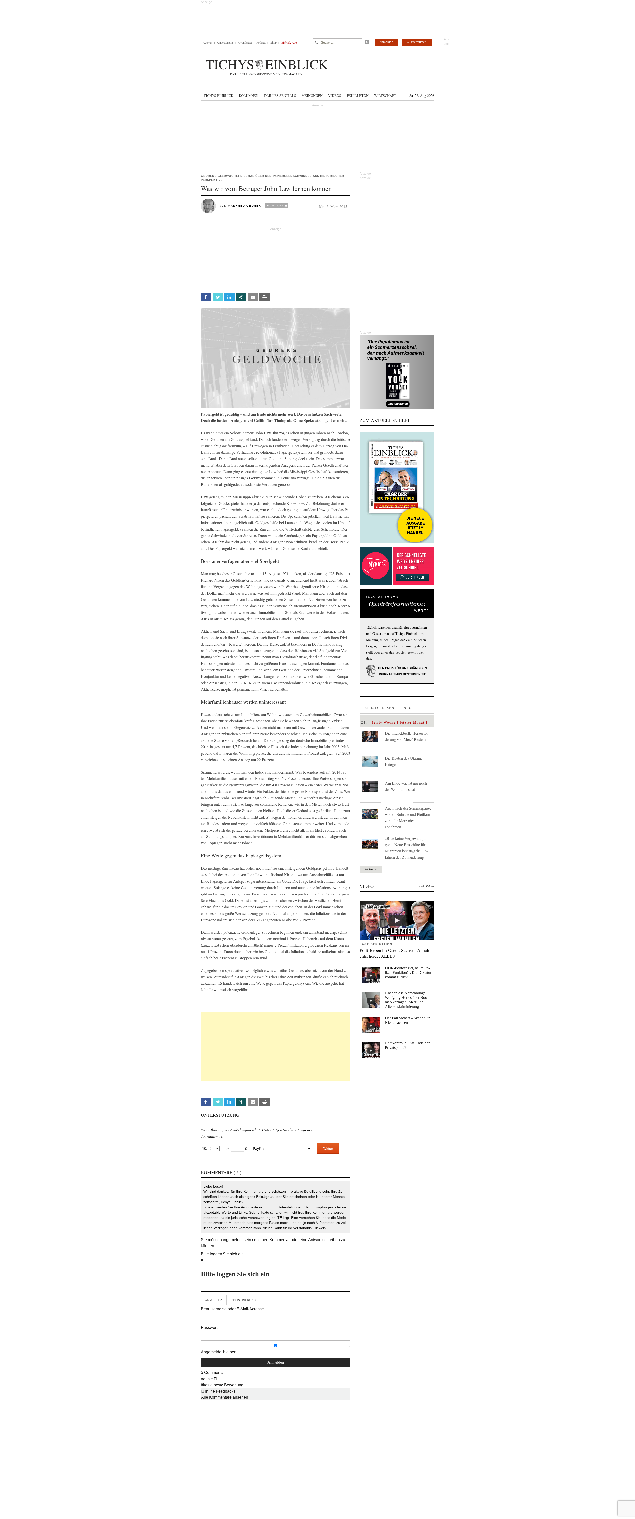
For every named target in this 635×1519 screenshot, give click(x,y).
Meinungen (312, 95)
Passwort (209, 1327)
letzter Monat (412, 722)
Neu (408, 707)
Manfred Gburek (244, 205)
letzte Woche (384, 722)
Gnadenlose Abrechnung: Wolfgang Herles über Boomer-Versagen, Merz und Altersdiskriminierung (406, 1000)
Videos (334, 95)
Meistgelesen (379, 707)
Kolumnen (248, 95)
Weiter (328, 1148)
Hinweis (320, 1228)
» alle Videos (426, 886)
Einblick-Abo (289, 42)
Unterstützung (225, 42)
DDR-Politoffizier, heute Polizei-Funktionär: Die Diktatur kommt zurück (408, 972)
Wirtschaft (385, 95)
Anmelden (386, 42)
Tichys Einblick (218, 95)
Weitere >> (371, 869)
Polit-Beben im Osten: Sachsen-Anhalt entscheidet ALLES (394, 953)
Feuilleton (358, 95)
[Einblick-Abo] (397, 487)
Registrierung (243, 1300)
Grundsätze (245, 42)
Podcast (261, 42)
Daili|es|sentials (280, 95)
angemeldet (232, 1240)
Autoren (207, 42)
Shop (273, 42)
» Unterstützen (417, 42)
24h (364, 722)
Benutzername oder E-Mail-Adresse (232, 1309)
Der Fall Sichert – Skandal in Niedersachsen (407, 1020)
